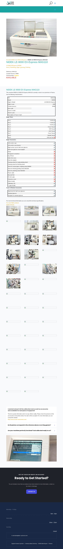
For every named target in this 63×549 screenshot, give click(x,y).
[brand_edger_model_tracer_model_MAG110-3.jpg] (49, 211)
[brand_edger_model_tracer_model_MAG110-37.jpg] (13, 381)
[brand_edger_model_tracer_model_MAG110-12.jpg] (49, 254)
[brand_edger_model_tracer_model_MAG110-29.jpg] (31, 340)
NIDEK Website (10, 204)
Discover (31, 452)
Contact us (31, 491)
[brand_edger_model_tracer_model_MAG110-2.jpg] (31, 211)
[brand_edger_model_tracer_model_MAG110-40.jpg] (13, 395)
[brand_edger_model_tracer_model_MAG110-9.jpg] (49, 240)
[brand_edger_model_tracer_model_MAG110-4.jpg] (13, 225)
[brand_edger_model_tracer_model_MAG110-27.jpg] (49, 326)
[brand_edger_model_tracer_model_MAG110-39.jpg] (49, 381)
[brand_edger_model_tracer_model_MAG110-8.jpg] (31, 240)
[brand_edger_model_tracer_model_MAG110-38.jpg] (31, 381)
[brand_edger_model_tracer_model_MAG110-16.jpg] (13, 283)
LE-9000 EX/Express (21, 59)
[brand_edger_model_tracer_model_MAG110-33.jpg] (49, 354)
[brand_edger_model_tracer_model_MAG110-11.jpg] (31, 254)
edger (18, 67)
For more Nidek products (12, 202)
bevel (7, 67)
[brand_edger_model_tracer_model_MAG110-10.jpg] (13, 254)
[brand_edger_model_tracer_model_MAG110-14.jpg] (31, 269)
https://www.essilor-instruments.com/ (17, 419)
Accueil (8, 59)
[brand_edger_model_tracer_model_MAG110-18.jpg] (49, 283)
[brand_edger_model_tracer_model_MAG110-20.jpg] (31, 298)
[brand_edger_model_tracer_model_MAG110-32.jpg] (31, 354)
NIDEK (13, 59)
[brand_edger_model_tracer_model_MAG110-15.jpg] (49, 269)
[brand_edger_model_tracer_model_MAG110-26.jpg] (31, 326)
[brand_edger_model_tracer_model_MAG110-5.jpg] (31, 225)
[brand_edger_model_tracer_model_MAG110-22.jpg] (13, 312)
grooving (22, 67)
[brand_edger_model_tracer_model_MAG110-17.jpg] (31, 283)
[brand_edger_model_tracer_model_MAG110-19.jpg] (13, 298)
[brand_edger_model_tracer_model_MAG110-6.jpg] (49, 225)
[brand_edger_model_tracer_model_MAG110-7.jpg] (13, 240)
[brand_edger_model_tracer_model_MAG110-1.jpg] (13, 211)
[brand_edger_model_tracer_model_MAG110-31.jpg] (13, 354)
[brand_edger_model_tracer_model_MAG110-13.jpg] (13, 269)
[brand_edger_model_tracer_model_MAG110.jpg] (31, 395)
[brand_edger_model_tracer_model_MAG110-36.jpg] (49, 368)
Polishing (28, 67)
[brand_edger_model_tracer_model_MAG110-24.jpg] (49, 312)
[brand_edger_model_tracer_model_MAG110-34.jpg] (13, 368)
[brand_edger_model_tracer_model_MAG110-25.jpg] (13, 326)
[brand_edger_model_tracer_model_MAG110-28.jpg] (13, 340)
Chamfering (13, 67)
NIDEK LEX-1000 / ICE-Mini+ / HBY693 (31, 443)
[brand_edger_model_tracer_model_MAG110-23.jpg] (31, 312)
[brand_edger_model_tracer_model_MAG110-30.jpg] (49, 340)
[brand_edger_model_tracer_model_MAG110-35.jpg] (31, 368)
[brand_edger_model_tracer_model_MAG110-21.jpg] (49, 298)
